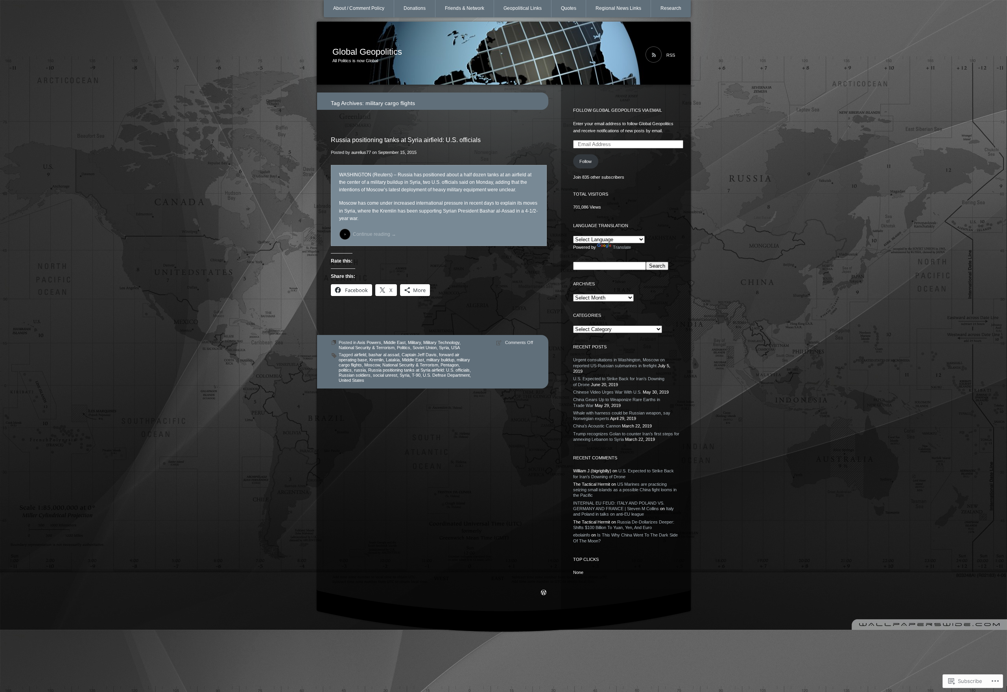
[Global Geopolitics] (504, 53)
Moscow (372, 365)
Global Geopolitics (367, 52)
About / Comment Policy (358, 8)
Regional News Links (618, 8)
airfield (360, 354)
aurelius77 (361, 152)
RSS (670, 55)
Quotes (568, 8)
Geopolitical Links (523, 8)
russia (360, 370)
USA (455, 347)
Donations (415, 8)
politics (345, 370)
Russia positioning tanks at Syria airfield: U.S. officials (406, 140)
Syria (444, 347)
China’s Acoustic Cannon (597, 426)
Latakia (393, 359)
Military (414, 342)
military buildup (440, 359)
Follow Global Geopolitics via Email (617, 110)
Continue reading (374, 234)
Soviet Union (425, 347)
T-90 (416, 375)
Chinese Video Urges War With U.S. (607, 392)
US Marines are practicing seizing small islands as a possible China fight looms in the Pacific (625, 490)
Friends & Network (464, 8)
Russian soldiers (355, 375)
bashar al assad (384, 354)
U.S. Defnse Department (446, 375)
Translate (622, 247)
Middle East (395, 342)
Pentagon (450, 365)
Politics (403, 347)
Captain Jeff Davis (419, 354)
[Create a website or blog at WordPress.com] (543, 593)
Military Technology (441, 342)
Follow (585, 161)
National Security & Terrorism (367, 347)
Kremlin (376, 359)
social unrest (385, 375)
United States (351, 380)
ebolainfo (581, 535)
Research (670, 8)
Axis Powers (369, 342)
